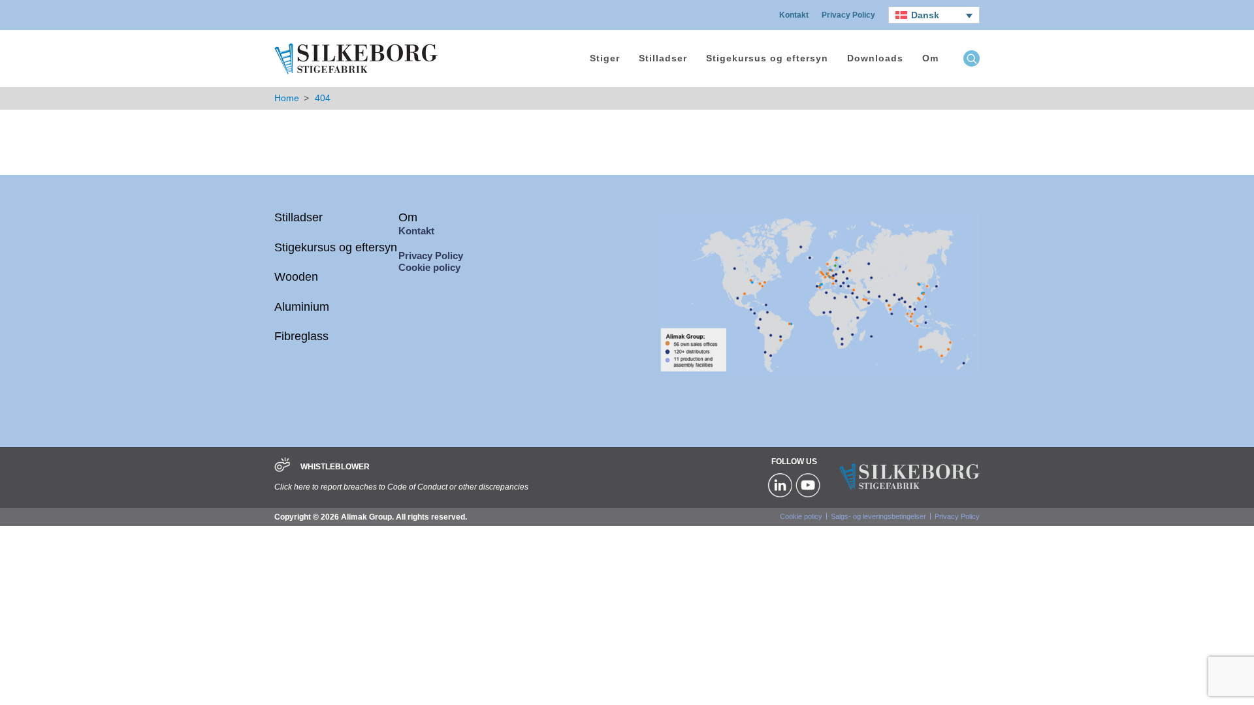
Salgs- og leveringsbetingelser (878, 516)
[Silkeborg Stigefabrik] (356, 72)
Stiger (605, 58)
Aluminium (301, 306)
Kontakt (794, 15)
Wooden (296, 276)
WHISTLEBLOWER (335, 466)
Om (930, 58)
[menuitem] (934, 15)
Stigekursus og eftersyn (767, 58)
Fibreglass (301, 336)
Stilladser (663, 58)
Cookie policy (429, 267)
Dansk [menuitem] (925, 15)
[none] (934, 15)
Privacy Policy (848, 15)
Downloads (875, 58)
